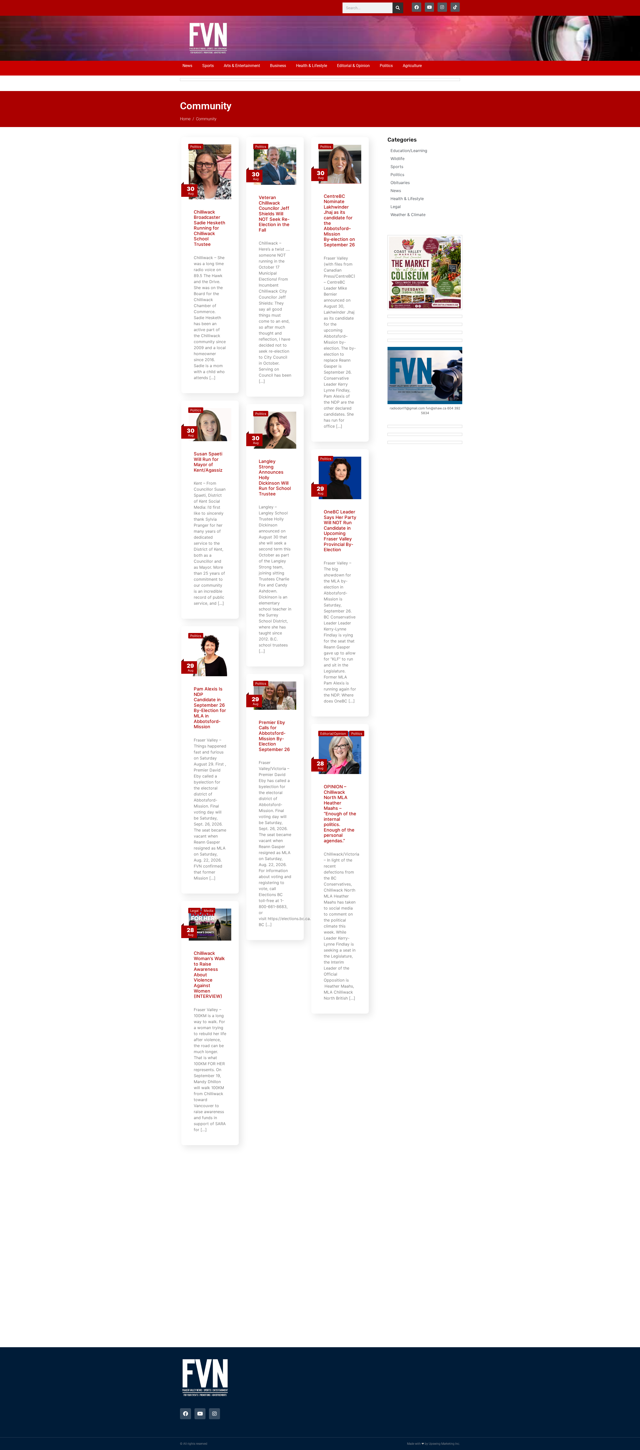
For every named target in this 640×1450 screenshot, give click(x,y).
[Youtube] (429, 7)
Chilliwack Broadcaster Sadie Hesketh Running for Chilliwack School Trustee (209, 228)
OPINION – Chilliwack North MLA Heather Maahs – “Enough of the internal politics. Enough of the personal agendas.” (340, 813)
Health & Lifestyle (311, 65)
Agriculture (412, 65)
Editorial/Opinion (333, 734)
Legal (194, 911)
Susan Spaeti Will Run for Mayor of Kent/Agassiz (208, 462)
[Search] (397, 8)
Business (278, 65)
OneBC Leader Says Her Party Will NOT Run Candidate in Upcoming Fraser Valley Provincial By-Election (340, 530)
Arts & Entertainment (242, 65)
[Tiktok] (455, 7)
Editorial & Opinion (353, 65)
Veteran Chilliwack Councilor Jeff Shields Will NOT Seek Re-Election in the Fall (274, 214)
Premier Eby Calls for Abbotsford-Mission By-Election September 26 (274, 736)
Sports (208, 65)
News (187, 65)
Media (208, 911)
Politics (386, 65)
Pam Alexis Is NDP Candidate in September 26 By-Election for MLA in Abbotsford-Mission (210, 707)
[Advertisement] (338, 37)
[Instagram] (442, 7)
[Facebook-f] (416, 7)
